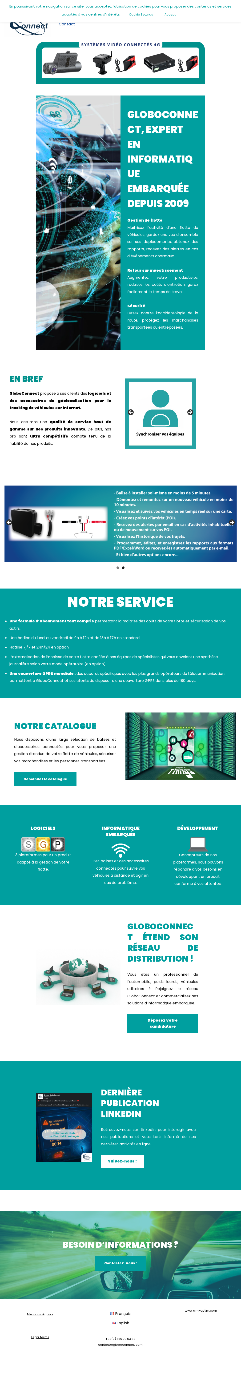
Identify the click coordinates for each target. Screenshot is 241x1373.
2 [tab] (123, 567)
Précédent (131, 412)
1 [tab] (117, 567)
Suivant (189, 412)
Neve (8, 1366)
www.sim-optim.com (201, 1310)
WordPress (51, 1366)
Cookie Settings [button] (141, 14)
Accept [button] (170, 14)
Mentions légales (40, 1314)
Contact (67, 24)
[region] (160, 413)
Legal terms (40, 1337)
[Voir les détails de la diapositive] (160, 413)
